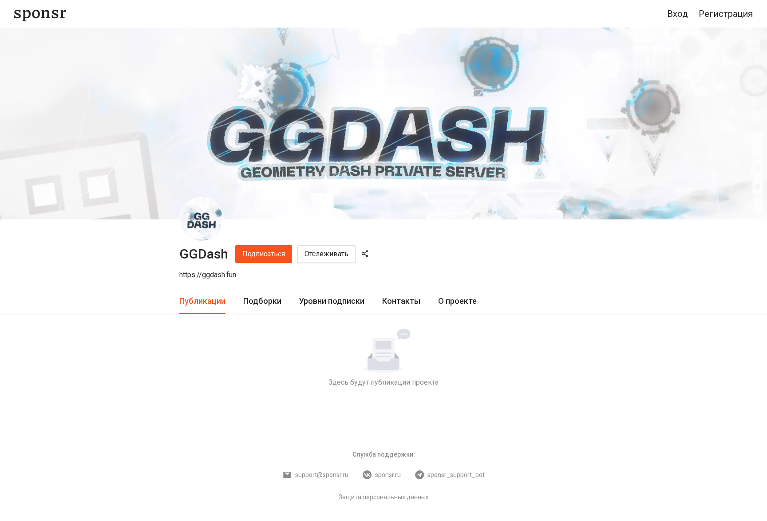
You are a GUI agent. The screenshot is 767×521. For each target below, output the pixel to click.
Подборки (262, 301)
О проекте (457, 301)
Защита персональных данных (384, 497)
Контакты (401, 301)
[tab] (202, 301)
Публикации (202, 301)
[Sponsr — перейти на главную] (40, 14)
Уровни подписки (331, 301)
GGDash (203, 254)
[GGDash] (201, 219)
